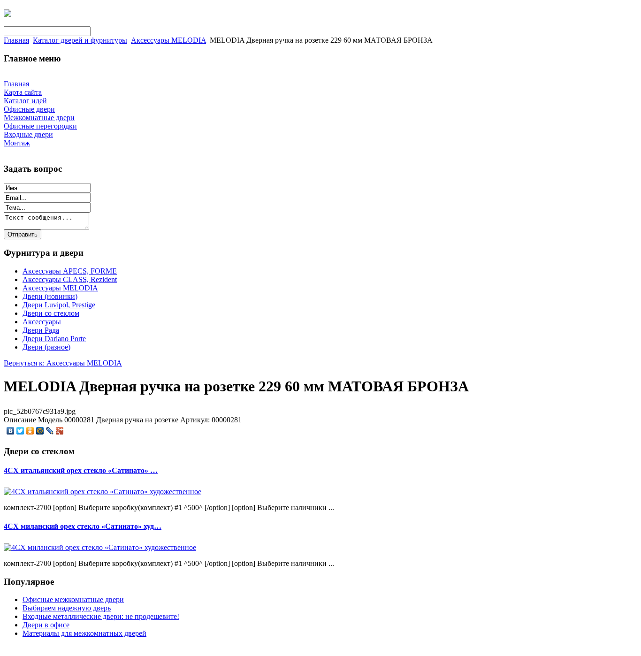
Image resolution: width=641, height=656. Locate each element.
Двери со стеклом (51, 313)
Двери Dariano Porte (54, 339)
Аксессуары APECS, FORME (70, 271)
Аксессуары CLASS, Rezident (70, 279)
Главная (16, 40)
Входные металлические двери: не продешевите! (101, 616)
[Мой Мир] (40, 431)
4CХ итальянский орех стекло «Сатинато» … (81, 470)
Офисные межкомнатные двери (73, 599)
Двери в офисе (46, 625)
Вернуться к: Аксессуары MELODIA (63, 363)
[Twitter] (20, 431)
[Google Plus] (60, 431)
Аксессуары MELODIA (168, 40)
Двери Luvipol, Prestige (59, 305)
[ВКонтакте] (10, 431)
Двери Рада (41, 330)
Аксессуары (42, 322)
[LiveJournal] (50, 431)
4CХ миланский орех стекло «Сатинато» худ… (82, 526)
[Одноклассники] (30, 431)
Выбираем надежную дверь (67, 608)
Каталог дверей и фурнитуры (80, 40)
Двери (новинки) (50, 296)
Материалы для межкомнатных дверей (84, 633)
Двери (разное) (46, 347)
